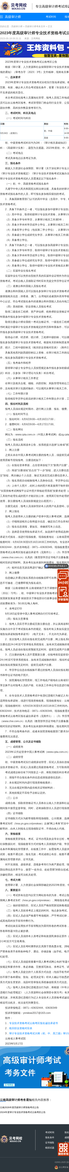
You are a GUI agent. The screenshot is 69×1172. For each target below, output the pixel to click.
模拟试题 (49, 1147)
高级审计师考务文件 (35, 26)
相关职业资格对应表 (20, 1028)
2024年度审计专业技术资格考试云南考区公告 (23, 1112)
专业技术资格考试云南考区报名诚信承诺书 (33, 1023)
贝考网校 (35, 38)
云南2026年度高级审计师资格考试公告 (19, 1107)
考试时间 (51, 16)
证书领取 (49, 1142)
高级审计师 (13, 17)
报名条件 (49, 1137)
